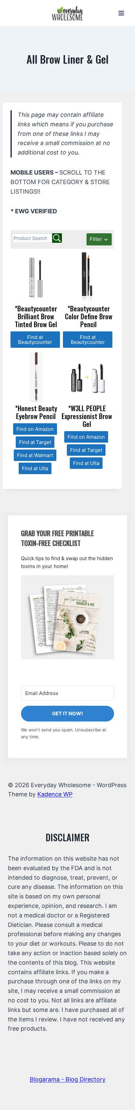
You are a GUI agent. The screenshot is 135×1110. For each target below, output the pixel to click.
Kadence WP (54, 794)
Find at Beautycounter (35, 339)
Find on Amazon (35, 429)
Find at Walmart (35, 455)
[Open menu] (121, 13)
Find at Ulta (35, 468)
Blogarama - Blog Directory (68, 1079)
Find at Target (35, 442)
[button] (67, 617)
